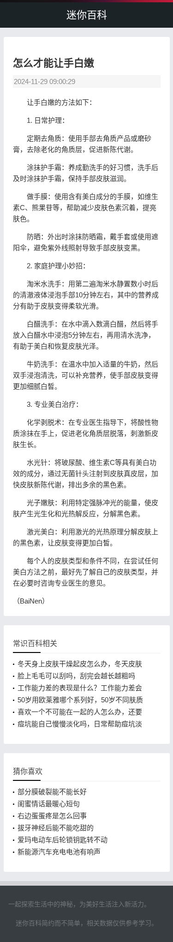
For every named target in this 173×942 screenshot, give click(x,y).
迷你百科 (86, 15)
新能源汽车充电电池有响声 (59, 852)
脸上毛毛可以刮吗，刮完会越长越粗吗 (76, 676)
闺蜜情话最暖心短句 (49, 804)
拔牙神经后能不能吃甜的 (56, 828)
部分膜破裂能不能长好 (52, 792)
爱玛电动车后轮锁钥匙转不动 (62, 840)
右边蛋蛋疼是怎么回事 (52, 816)
